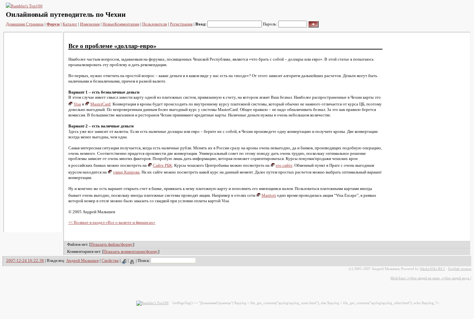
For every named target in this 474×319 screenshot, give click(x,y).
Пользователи (154, 24)
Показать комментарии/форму (131, 251)
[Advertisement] (33, 132)
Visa (77, 104)
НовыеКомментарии (121, 24)
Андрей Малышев (82, 260)
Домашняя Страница (25, 24)
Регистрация (181, 24)
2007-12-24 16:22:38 (25, 260)
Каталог (70, 24)
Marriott (269, 195)
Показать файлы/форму (112, 244)
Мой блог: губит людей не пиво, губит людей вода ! (430, 278)
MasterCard (100, 104)
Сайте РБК (162, 165)
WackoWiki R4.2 (432, 269)
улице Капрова (126, 172)
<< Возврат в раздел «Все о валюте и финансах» (111, 222)
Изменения (90, 24)
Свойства (110, 260)
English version (459, 269)
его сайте (284, 165)
